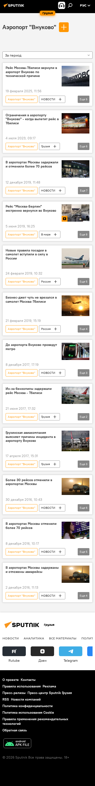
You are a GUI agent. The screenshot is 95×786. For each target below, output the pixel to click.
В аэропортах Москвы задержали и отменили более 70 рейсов (32, 164)
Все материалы (62, 638)
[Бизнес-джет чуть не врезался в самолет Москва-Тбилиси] (75, 305)
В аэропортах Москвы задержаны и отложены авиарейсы (32, 570)
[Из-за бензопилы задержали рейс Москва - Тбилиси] (75, 395)
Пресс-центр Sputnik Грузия (50, 693)
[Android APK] (17, 743)
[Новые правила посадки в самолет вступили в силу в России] (75, 258)
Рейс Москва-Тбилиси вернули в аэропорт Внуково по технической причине (31, 72)
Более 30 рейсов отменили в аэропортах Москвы (29, 482)
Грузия (45, 146)
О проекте (10, 679)
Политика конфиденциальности (27, 706)
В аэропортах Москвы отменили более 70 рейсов (31, 526)
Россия (46, 281)
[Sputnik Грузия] (14, 7)
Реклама (49, 686)
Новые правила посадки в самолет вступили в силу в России (27, 254)
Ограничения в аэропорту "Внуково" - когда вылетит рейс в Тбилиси (32, 119)
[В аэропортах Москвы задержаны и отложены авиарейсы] (75, 574)
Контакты (28, 679)
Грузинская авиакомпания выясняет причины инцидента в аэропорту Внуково (31, 437)
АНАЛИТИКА (34, 638)
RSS (5, 699)
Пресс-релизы (14, 693)
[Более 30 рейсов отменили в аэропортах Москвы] (75, 486)
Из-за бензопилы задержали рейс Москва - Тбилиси (29, 391)
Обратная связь (14, 730)
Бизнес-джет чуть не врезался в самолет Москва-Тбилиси (31, 299)
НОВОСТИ (48, 99)
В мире (45, 234)
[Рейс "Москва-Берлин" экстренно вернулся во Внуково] (75, 213)
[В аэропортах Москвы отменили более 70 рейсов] (75, 530)
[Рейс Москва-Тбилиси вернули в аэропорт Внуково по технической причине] (75, 76)
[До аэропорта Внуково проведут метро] (75, 351)
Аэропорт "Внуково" (29, 27)
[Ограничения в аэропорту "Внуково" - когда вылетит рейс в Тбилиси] (75, 123)
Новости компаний (26, 699)
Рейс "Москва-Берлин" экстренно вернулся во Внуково (31, 208)
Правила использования (21, 686)
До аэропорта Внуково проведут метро (31, 347)
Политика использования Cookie (28, 712)
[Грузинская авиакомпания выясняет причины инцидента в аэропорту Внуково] (75, 441)
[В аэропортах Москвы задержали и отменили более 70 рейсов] (75, 168)
